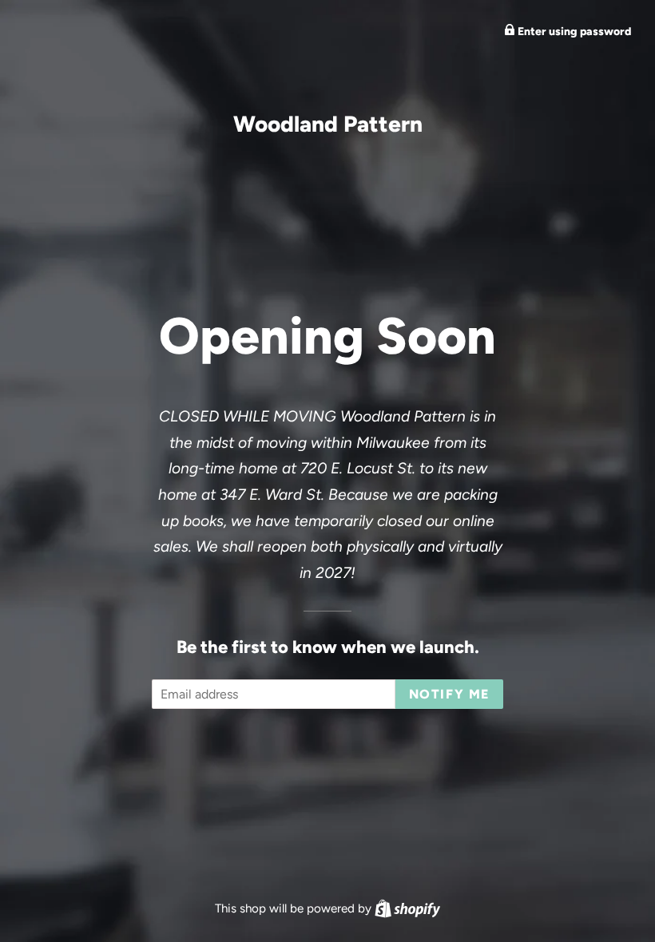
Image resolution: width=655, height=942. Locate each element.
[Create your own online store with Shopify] (407, 908)
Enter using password (573, 31)
